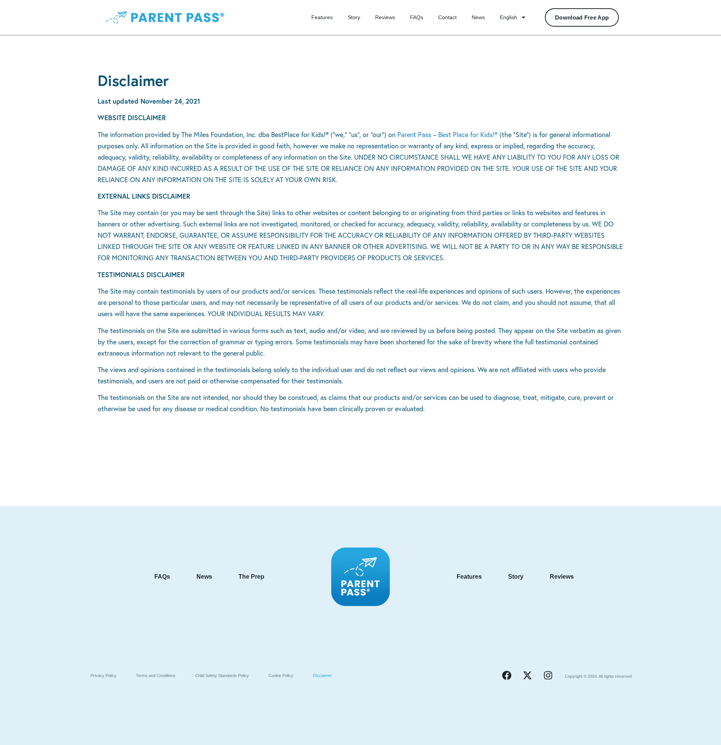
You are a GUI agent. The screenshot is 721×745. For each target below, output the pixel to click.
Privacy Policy (103, 675)
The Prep (251, 576)
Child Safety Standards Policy (222, 675)
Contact (447, 17)
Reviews (385, 17)
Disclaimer (322, 675)
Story (354, 17)
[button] (447, 134)
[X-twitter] (527, 675)
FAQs (416, 17)
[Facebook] (506, 675)
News (478, 17)
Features (322, 17)
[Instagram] (547, 675)
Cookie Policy (280, 675)
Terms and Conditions (156, 675)
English (508, 17)
